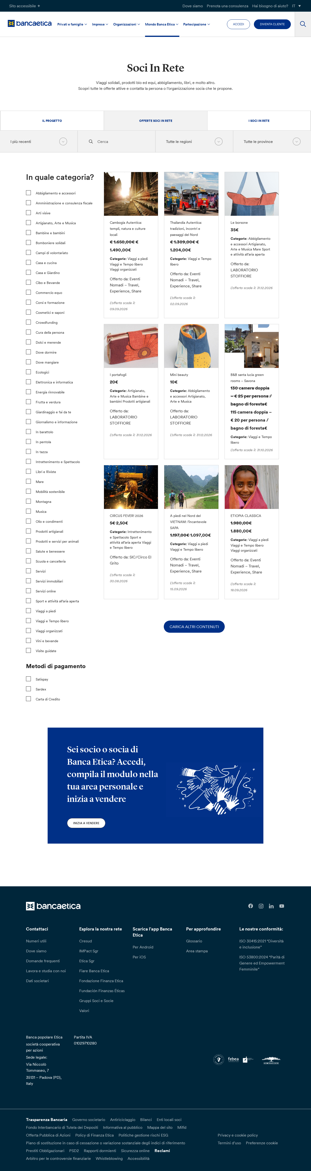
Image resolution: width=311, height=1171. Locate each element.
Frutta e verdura (48, 402)
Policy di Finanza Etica (94, 1135)
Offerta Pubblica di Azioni (48, 1135)
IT (293, 5)
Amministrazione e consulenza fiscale (64, 203)
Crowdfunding (47, 322)
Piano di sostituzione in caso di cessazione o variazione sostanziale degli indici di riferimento (105, 1142)
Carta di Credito (48, 699)
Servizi (41, 571)
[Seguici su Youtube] (281, 906)
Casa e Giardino (48, 273)
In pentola (43, 442)
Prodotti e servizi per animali (57, 541)
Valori (84, 1010)
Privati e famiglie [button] (70, 24)
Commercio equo (49, 293)
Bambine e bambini (50, 233)
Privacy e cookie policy (238, 1135)
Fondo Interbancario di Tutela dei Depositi (62, 1127)
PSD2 (74, 1150)
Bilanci (146, 1119)
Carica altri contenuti (194, 626)
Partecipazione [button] (194, 24)
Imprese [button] (98, 24)
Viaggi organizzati (49, 631)
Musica (41, 511)
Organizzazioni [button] (124, 24)
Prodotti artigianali (49, 531)
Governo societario (88, 1119)
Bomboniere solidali (50, 243)
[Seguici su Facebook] (250, 906)
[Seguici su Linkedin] (271, 906)
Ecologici (42, 372)
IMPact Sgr (88, 950)
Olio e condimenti (49, 521)
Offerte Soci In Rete (155, 121)
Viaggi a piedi (46, 611)
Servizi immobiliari (49, 581)
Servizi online (46, 591)
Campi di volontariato (52, 253)
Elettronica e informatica (54, 382)
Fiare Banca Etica (94, 970)
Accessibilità (138, 1158)
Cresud (85, 940)
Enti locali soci (169, 1119)
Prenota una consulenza (227, 5)
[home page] (30, 23)
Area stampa (197, 950)
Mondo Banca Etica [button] (160, 24)
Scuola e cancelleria (51, 561)
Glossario (194, 940)
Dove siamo (192, 5)
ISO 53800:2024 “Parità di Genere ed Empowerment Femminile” (262, 963)
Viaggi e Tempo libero (52, 621)
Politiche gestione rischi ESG (143, 1135)
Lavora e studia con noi (46, 970)
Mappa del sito (160, 1127)
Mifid (181, 1127)
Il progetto (52, 121)
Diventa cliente (272, 24)
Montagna (43, 501)
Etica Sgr (87, 960)
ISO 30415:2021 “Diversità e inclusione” (261, 943)
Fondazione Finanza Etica (101, 980)
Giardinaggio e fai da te (53, 412)
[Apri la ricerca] (303, 24)
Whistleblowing (109, 1158)
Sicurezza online (135, 1150)
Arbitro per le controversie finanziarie (58, 1158)
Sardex (41, 689)
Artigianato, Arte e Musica (56, 223)
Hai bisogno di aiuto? (270, 5)
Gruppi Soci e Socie (96, 1000)
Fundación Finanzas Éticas (102, 990)
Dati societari (37, 980)
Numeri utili (36, 940)
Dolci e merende (48, 342)
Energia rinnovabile (50, 392)
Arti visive (43, 213)
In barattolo (44, 432)
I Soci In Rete (259, 121)
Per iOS (139, 957)
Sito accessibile (22, 5)
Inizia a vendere (86, 823)
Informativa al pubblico (122, 1127)
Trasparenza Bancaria (46, 1119)
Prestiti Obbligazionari (45, 1150)
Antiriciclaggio (122, 1119)
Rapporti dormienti (100, 1150)
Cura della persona (50, 332)
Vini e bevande (47, 641)
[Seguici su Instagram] (261, 906)
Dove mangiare (47, 362)
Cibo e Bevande (48, 283)
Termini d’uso (229, 1142)
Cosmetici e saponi (50, 312)
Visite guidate (46, 651)
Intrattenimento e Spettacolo (58, 462)
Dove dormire (46, 352)
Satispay (42, 679)
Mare (40, 482)
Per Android (143, 947)
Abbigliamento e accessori (56, 193)
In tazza (42, 452)
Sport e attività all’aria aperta (57, 601)
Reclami (162, 1150)
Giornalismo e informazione (57, 422)
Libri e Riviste (46, 472)
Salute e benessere (50, 551)
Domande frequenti (43, 960)
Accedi (238, 24)
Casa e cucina (46, 263)
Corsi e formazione (50, 302)
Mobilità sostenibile (50, 492)
